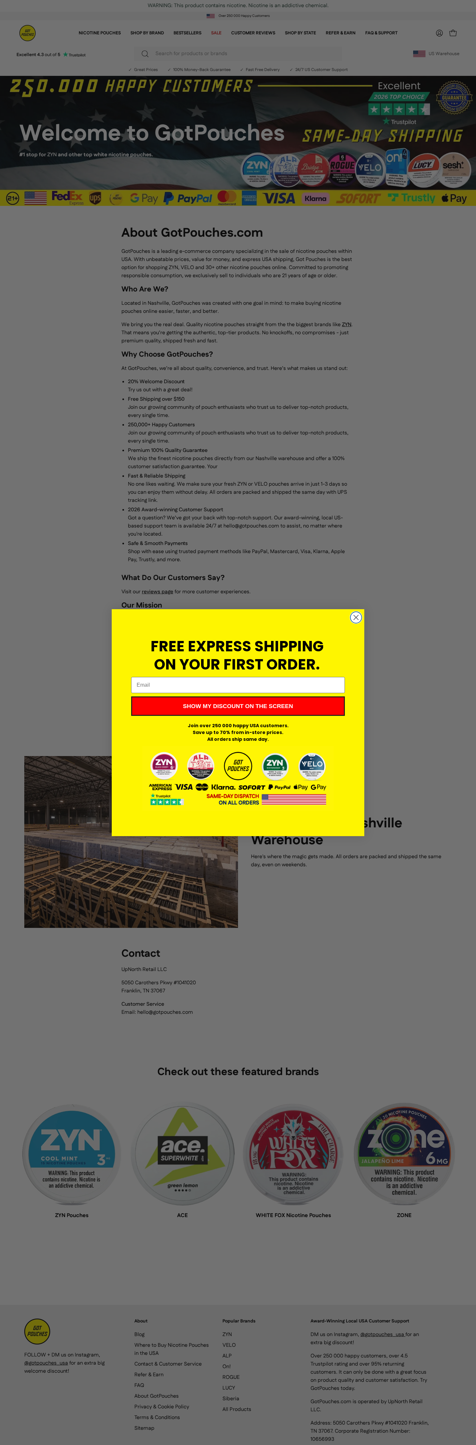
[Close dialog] (356, 617)
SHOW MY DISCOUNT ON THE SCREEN (238, 706)
